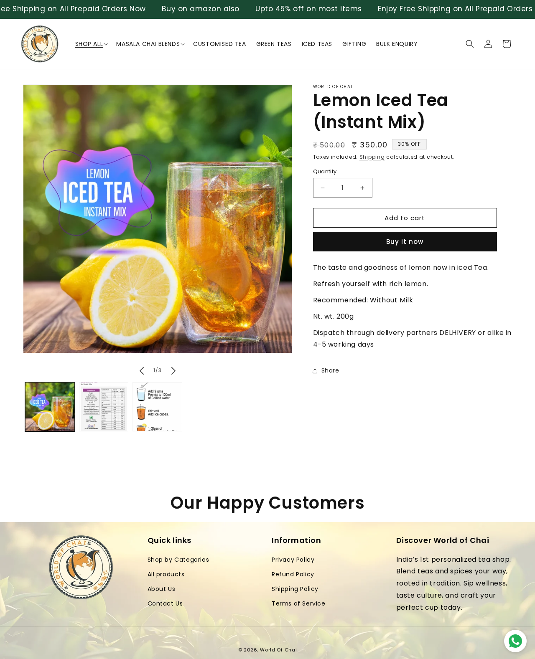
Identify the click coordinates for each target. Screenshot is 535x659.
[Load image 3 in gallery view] (157, 407)
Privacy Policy (293, 559)
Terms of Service (299, 603)
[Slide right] (173, 371)
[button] (91, 44)
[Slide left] (141, 371)
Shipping (372, 156)
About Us (162, 589)
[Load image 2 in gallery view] (104, 407)
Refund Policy (293, 574)
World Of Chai (278, 649)
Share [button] (330, 370)
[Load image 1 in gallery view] (50, 407)
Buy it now (404, 242)
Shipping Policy (295, 589)
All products (166, 574)
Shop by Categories (178, 559)
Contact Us (165, 603)
